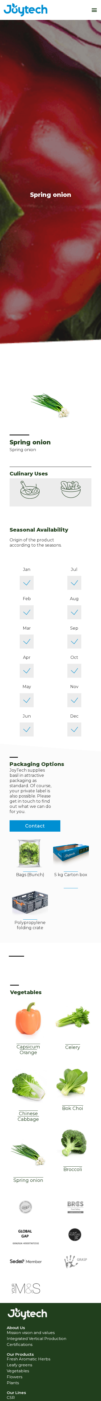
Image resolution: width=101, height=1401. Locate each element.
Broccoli (72, 1169)
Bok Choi (72, 1108)
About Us (16, 1327)
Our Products (20, 1354)
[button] (94, 10)
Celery (72, 1047)
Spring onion (28, 1180)
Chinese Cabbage (28, 1116)
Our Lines (16, 1392)
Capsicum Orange (28, 1049)
